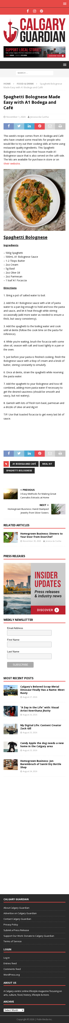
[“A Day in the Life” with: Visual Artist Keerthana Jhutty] (11, 711)
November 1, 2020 (15, 116)
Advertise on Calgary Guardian (20, 913)
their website (12, 163)
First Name (13, 639)
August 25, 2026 (30, 732)
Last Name (13, 651)
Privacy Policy (11, 924)
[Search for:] (35, 72)
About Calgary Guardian (16, 907)
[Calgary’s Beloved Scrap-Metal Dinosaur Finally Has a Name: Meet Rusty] (11, 690)
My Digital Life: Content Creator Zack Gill (40, 727)
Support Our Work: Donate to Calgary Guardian (29, 935)
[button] (64, 3)
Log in (7, 957)
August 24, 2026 (30, 771)
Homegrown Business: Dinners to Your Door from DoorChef (41, 535)
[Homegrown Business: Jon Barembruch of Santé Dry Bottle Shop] (11, 764)
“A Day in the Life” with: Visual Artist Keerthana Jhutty (39, 709)
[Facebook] (28, 11)
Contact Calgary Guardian (17, 918)
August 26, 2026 (30, 714)
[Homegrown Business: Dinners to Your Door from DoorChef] (11, 537)
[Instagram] (34, 11)
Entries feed (10, 963)
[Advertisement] (30, 833)
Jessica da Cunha (39, 116)
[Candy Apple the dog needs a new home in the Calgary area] (11, 747)
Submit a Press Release (16, 930)
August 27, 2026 (30, 697)
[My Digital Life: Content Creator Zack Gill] (11, 729)
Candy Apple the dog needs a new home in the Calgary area (42, 744)
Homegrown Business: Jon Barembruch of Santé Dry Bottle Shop (40, 764)
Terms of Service (13, 941)
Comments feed (12, 969)
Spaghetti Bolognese (19, 470)
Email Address (15, 628)
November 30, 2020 (32, 541)
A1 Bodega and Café (24, 463)
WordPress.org (12, 974)
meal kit (47, 463)
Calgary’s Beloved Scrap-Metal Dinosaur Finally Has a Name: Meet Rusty (42, 690)
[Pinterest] (41, 11)
